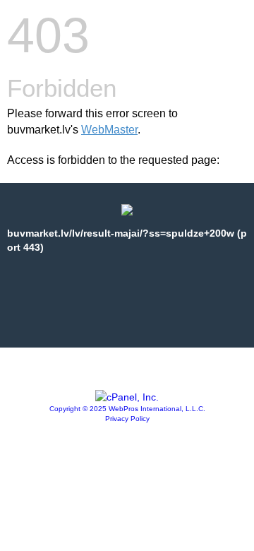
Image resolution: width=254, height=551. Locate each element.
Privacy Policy (127, 418)
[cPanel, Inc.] (127, 397)
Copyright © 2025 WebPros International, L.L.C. (127, 409)
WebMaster (109, 130)
